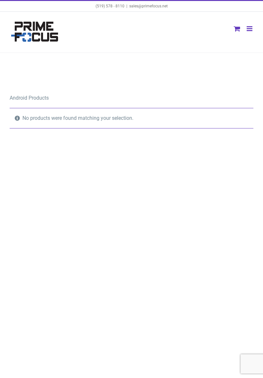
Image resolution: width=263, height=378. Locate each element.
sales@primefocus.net (148, 6)
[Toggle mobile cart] (237, 28)
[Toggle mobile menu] (250, 28)
